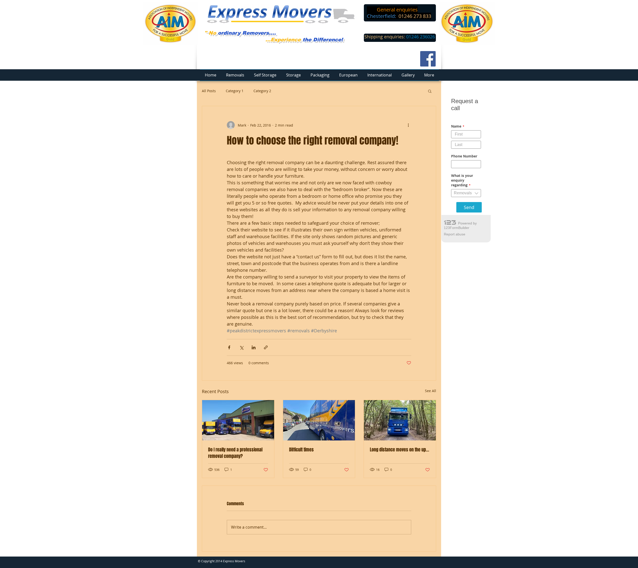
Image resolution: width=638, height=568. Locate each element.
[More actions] (408, 125)
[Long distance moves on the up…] (400, 420)
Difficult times (301, 449)
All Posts (209, 90)
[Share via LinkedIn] (253, 347)
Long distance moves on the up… (399, 449)
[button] (429, 91)
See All (430, 390)
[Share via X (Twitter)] (241, 347)
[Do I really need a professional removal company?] (238, 420)
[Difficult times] (319, 420)
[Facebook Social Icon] (428, 59)
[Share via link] (265, 347)
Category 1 (234, 90)
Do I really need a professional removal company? (235, 452)
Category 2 (262, 90)
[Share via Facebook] (229, 347)
